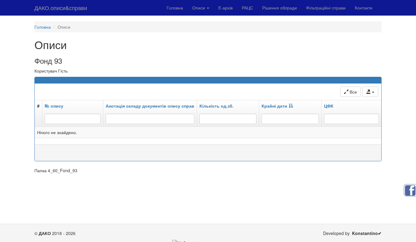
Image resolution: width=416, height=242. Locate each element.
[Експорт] (370, 92)
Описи (199, 8)
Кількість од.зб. (216, 106)
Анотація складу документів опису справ (150, 106)
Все (352, 92)
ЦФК (328, 106)
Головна (175, 8)
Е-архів (225, 8)
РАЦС (247, 8)
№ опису (54, 106)
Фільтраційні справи (326, 8)
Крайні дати (274, 106)
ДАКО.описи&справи (60, 8)
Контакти (363, 8)
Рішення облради (279, 8)
